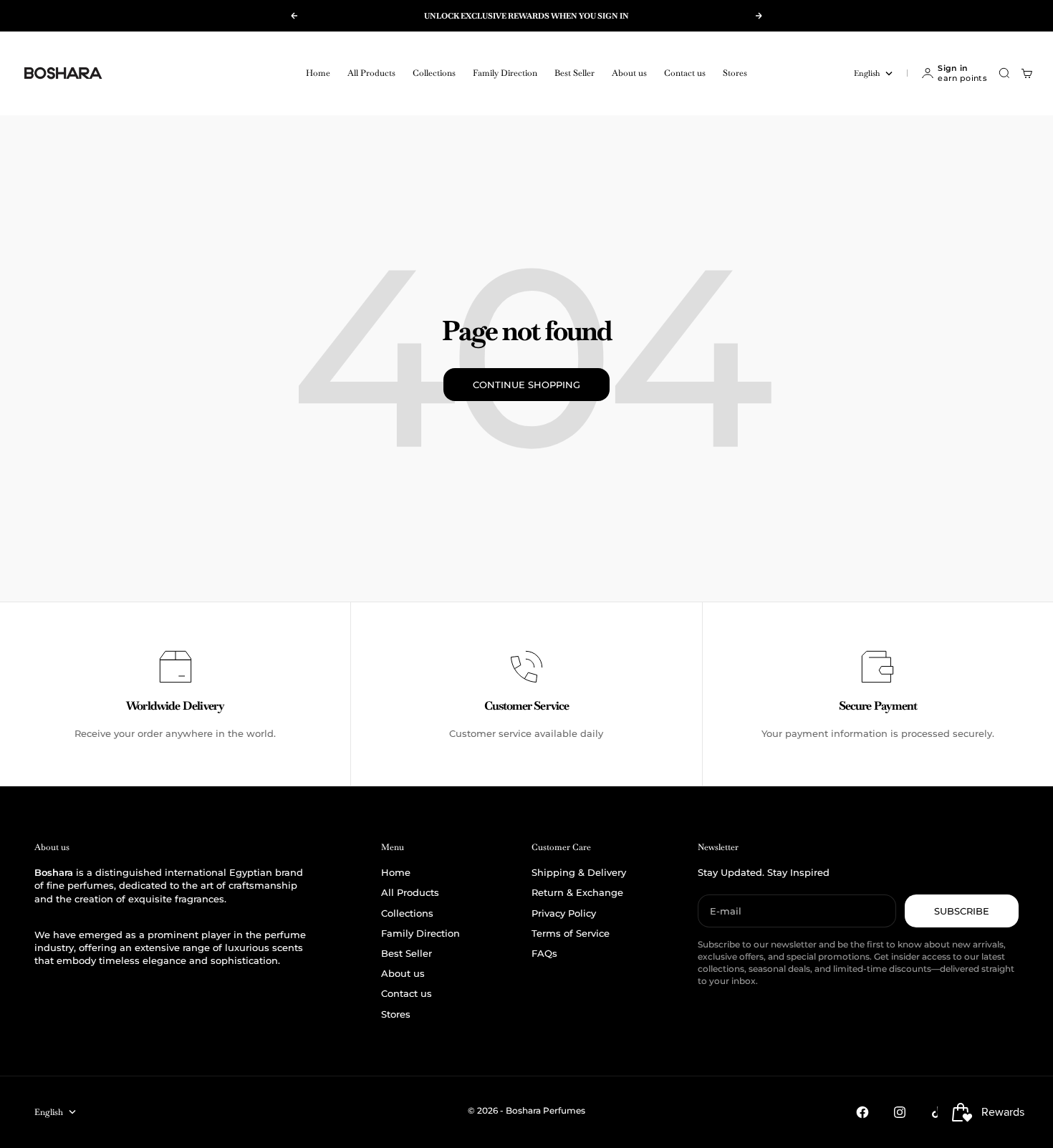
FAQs (544, 953)
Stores (735, 73)
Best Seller (574, 73)
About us (629, 73)
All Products (371, 73)
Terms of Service (571, 933)
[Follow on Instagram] (900, 1112)
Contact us (685, 73)
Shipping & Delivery (579, 872)
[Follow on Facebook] (862, 1112)
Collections (434, 73)
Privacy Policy (564, 913)
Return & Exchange (577, 892)
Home (318, 73)
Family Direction (505, 73)
